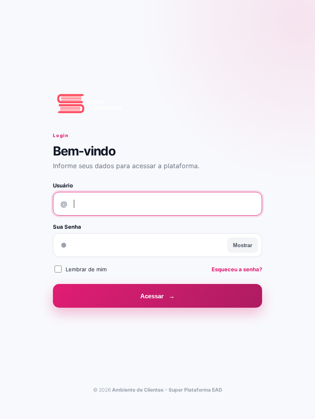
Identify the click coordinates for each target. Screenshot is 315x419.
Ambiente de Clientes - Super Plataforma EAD (167, 390)
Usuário (63, 185)
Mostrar (242, 245)
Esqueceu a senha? (237, 269)
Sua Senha (67, 226)
